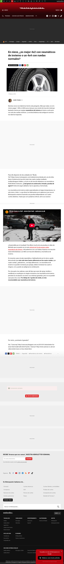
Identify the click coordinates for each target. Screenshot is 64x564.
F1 (36, 16)
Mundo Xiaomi (7, 529)
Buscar (58, 506)
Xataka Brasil (6, 552)
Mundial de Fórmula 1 (49, 496)
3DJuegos (18, 520)
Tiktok (61, 16)
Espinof (29, 523)
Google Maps (42, 41)
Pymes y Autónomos (20, 538)
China (35, 41)
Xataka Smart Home (8, 527)
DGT (6, 41)
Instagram (53, 16)
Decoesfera (6, 538)
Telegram (47, 16)
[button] (18, 100)
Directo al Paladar (43, 520)
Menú (6, 10)
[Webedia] (8, 513)
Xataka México (7, 550)
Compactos (7, 489)
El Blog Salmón (19, 535)
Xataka (5, 520)
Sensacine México (31, 550)
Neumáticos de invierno (36, 353)
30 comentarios (14, 65)
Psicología (11, 41)
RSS (26, 473)
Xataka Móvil (6, 523)
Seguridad (24, 41)
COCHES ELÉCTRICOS (18, 16)
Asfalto (30, 41)
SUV (24, 489)
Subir (56, 513)
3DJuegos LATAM (19, 550)
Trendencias (6, 535)
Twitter (58, 16)
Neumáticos (48, 353)
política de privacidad (22, 462)
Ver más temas (8, 500)
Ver (33, 396)
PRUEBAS (7, 16)
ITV (47, 41)
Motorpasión (32, 8)
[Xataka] (1, 1)
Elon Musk (57, 41)
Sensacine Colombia (32, 552)
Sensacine (29, 520)
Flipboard (25, 65)
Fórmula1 (6, 486)
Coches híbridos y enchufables (51, 486)
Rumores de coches (9, 493)
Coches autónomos (9, 496)
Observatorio (30, 16)
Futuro (25, 496)
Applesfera (6, 525)
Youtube (56, 16)
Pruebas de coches (48, 489)
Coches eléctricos (28, 486)
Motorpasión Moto (55, 523)
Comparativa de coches (49, 493)
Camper (18, 41)
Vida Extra (18, 523)
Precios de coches (28, 493)
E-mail (27, 65)
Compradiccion (7, 540)
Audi (52, 41)
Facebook (50, 16)
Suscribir (28, 458)
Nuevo (58, 10)
